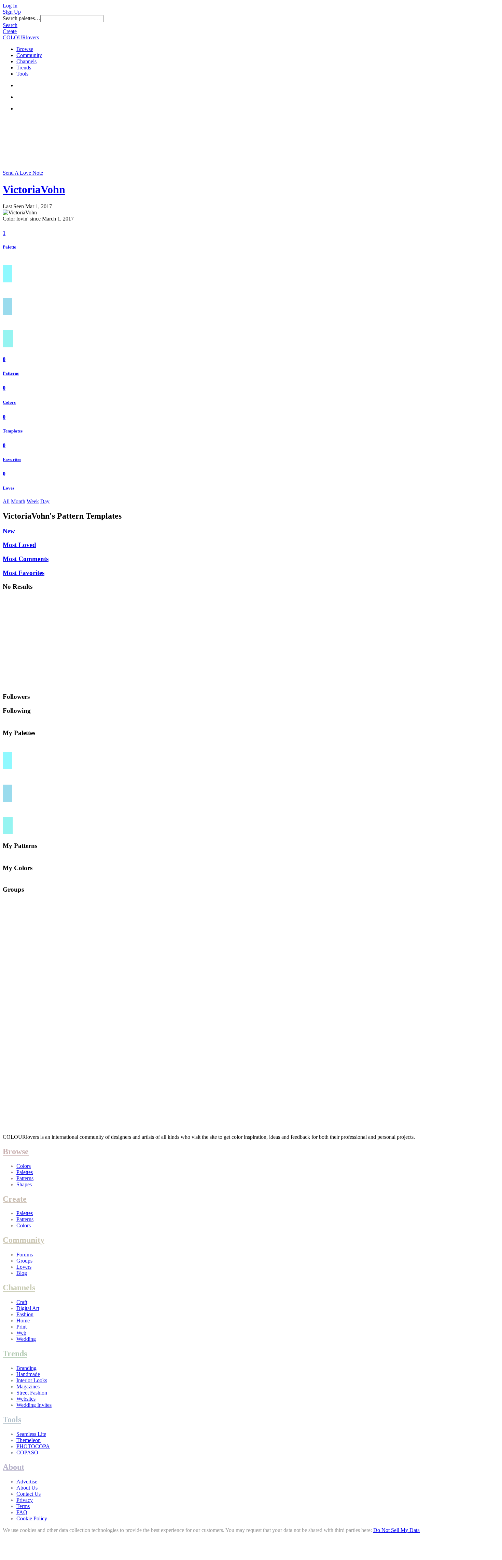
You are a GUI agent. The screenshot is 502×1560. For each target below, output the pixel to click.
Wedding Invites (34, 1405)
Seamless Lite (31, 1434)
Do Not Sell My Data (396, 1530)
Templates (13, 431)
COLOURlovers (21, 37)
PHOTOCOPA (33, 1446)
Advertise (26, 1481)
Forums (24, 1254)
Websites (26, 1399)
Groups (24, 1261)
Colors (9, 402)
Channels (26, 61)
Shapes (24, 1184)
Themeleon (28, 1440)
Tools (22, 74)
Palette (9, 247)
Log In (10, 6)
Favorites (12, 459)
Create (10, 31)
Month (18, 501)
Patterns (11, 373)
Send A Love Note (23, 173)
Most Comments (25, 558)
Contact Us (28, 1494)
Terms (23, 1506)
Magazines (28, 1386)
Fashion (24, 1314)
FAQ (21, 1512)
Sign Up (12, 12)
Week (33, 501)
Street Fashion (31, 1393)
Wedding (26, 1339)
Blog (21, 1273)
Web (21, 1333)
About (13, 1467)
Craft (21, 1302)
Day (45, 501)
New (9, 531)
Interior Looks (31, 1380)
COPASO (27, 1452)
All (6, 501)
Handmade (28, 1374)
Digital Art (27, 1308)
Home (23, 1320)
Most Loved (19, 544)
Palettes (24, 1172)
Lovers (23, 1267)
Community (29, 55)
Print (21, 1327)
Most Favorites (23, 572)
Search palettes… (21, 18)
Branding (26, 1368)
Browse (24, 49)
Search (10, 25)
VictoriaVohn (34, 189)
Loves (8, 488)
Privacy (24, 1500)
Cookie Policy (31, 1518)
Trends (23, 67)
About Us (27, 1488)
